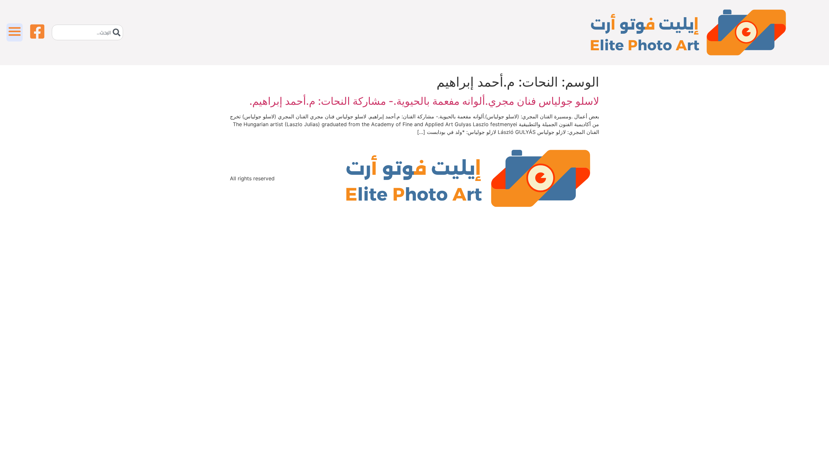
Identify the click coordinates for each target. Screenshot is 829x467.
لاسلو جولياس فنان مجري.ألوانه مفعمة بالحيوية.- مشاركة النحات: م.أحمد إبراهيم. (424, 101)
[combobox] (87, 32)
